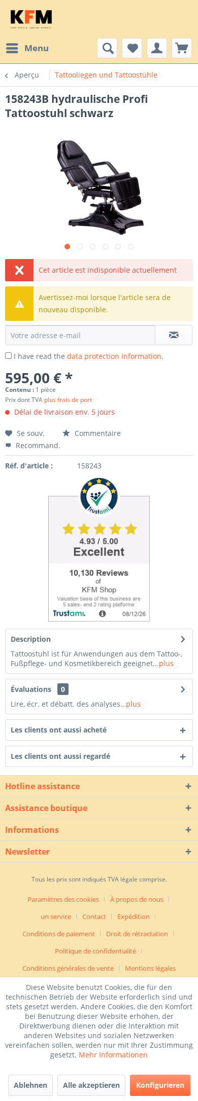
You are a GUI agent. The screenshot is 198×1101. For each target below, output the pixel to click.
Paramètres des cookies (63, 899)
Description (31, 639)
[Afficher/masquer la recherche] (107, 48)
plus (166, 663)
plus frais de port (68, 399)
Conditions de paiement (58, 933)
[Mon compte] (157, 48)
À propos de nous (136, 899)
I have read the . (88, 356)
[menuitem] (27, 48)
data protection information (114, 356)
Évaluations (31, 689)
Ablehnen (30, 1085)
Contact (94, 916)
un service (56, 916)
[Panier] (182, 48)
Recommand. (37, 445)
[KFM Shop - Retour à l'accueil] (31, 19)
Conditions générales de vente (68, 968)
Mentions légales (150, 968)
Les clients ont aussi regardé (60, 756)
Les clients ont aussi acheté (59, 730)
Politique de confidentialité (95, 951)
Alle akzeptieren (91, 1085)
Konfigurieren (160, 1085)
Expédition (133, 916)
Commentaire (97, 433)
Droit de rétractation (137, 933)
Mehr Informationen (113, 1054)
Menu (36, 48)
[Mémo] (132, 48)
